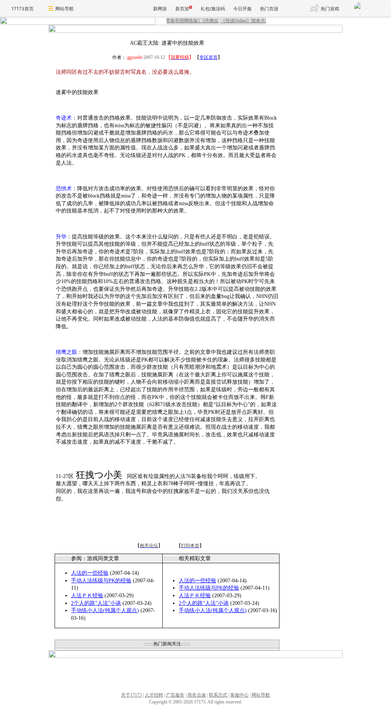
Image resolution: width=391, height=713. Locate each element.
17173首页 (22, 8)
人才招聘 (154, 695)
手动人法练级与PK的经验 (101, 580)
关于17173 (131, 695)
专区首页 (208, 57)
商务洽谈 (196, 695)
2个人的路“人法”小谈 (96, 603)
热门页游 (269, 8)
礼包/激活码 (212, 8)
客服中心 (239, 695)
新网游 (160, 8)
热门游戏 (330, 8)
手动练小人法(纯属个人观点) (105, 610)
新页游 (182, 8)
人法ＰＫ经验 (87, 595)
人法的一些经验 (89, 573)
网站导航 (64, 8)
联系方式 (218, 695)
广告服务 (175, 695)
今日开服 (242, 8)
